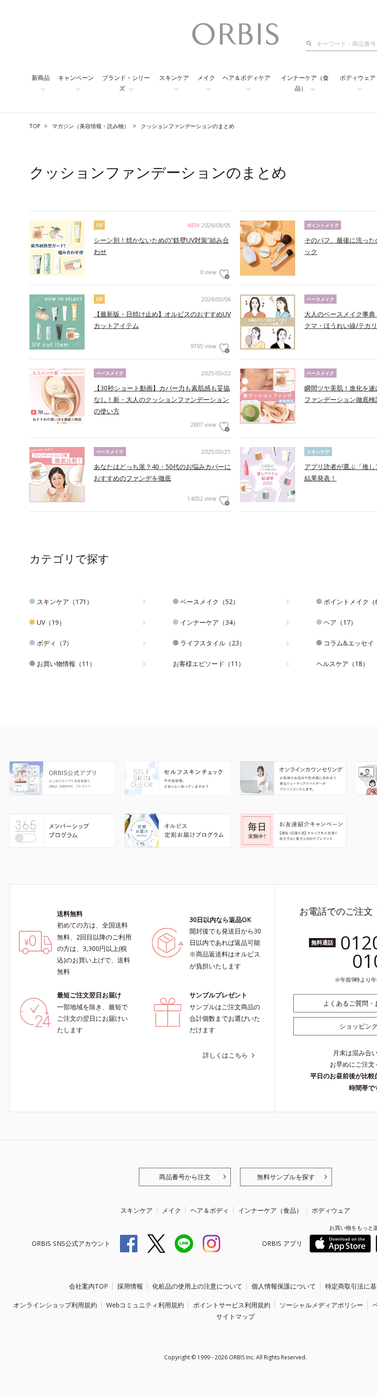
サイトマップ (235, 1316)
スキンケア (174, 78)
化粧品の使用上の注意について (197, 1286)
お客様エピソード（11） (209, 663)
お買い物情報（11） (66, 663)
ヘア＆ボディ (209, 1210)
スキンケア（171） (65, 601)
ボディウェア (331, 1210)
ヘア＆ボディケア (246, 78)
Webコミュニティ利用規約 (145, 1305)
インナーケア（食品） (305, 83)
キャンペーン (76, 78)
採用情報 (130, 1286)
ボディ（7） (55, 643)
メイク (206, 78)
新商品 (41, 78)
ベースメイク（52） (209, 601)
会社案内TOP (88, 1286)
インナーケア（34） (209, 622)
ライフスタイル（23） (213, 643)
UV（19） (51, 622)
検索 (311, 43)
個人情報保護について (283, 1286)
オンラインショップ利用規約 (55, 1305)
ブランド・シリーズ (126, 83)
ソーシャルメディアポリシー (321, 1305)
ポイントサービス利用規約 (231, 1305)
